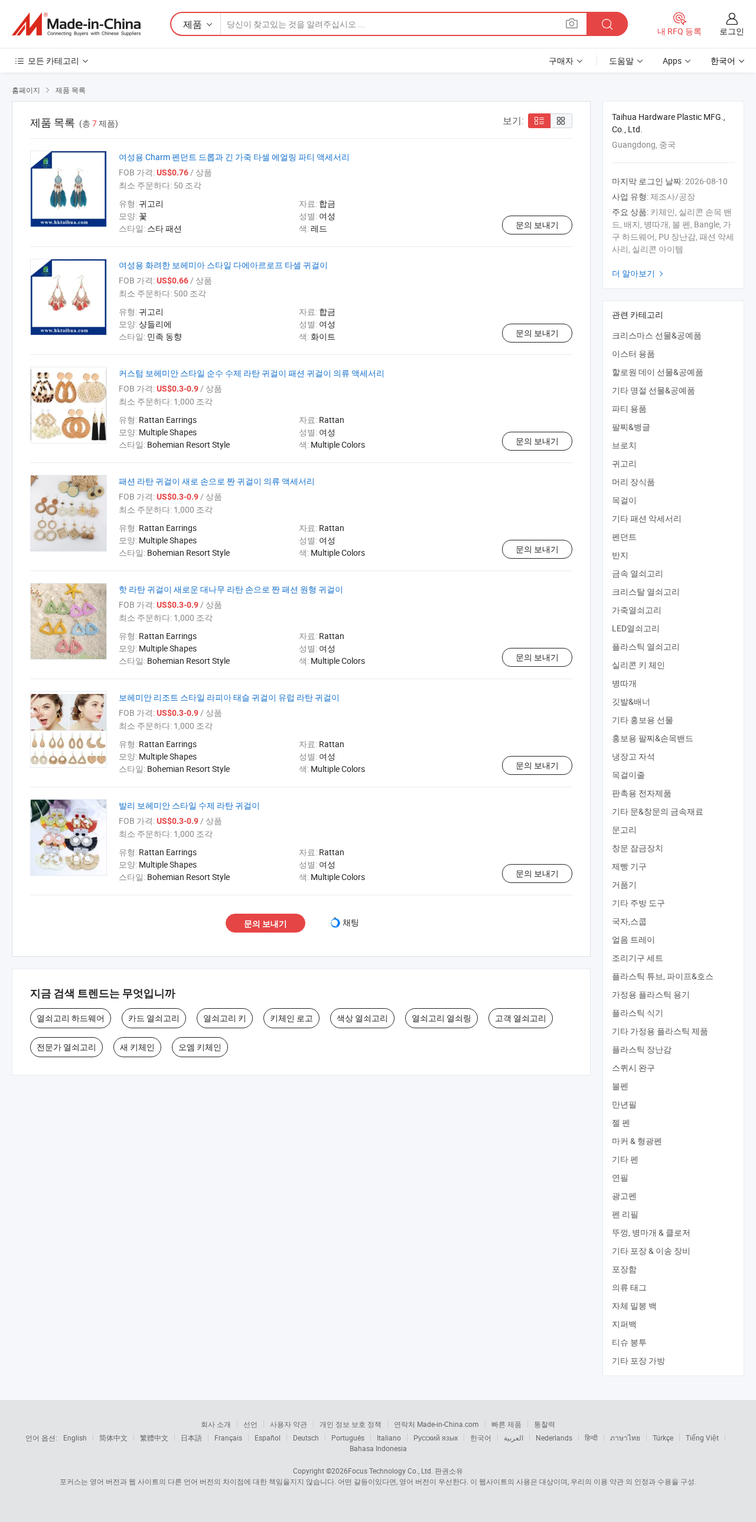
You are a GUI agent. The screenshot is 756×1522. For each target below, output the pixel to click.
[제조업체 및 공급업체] (76, 24)
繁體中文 (154, 1437)
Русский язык (435, 1437)
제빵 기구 (629, 866)
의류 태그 (629, 1287)
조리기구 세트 (637, 957)
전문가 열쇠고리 (66, 1046)
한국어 (480, 1437)
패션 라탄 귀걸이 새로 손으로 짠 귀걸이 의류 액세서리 (217, 481)
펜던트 (624, 536)
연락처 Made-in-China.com (436, 1424)
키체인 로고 (291, 1018)
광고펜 (624, 1195)
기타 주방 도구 (638, 902)
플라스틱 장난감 (642, 1049)
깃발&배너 (631, 701)
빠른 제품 (506, 1424)
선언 (250, 1424)
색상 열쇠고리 (362, 1018)
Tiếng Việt (702, 1437)
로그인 (731, 31)
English (75, 1437)
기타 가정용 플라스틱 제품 (660, 1031)
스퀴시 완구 (633, 1067)
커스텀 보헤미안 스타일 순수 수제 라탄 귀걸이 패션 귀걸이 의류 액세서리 (251, 373)
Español (268, 1437)
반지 (620, 554)
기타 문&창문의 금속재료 (657, 811)
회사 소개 (216, 1424)
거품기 (624, 884)
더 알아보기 (639, 273)
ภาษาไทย (625, 1437)
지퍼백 (624, 1323)
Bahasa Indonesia (378, 1448)
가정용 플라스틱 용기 (651, 994)
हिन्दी (591, 1437)
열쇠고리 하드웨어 (71, 1018)
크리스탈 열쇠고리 (646, 591)
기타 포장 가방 (638, 1360)
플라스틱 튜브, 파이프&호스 (662, 976)
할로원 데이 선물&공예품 (657, 371)
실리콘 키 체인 (638, 664)
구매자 (561, 60)
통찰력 (544, 1424)
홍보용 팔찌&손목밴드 (652, 738)
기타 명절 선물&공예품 (653, 390)
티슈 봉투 (629, 1342)
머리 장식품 (633, 481)
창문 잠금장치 (637, 847)
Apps (672, 60)
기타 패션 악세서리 (647, 518)
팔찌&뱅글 (631, 426)
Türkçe (663, 1437)
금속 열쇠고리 (637, 573)
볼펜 (620, 1085)
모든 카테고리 (53, 60)
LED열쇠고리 (636, 628)
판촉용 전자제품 (642, 793)
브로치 (624, 445)
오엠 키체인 (199, 1046)
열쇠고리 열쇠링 (441, 1018)
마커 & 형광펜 (637, 1140)
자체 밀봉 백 (634, 1305)
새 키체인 (137, 1046)
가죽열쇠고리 (637, 609)
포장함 (624, 1269)
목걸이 (624, 500)
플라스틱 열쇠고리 (646, 646)
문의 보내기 (537, 224)
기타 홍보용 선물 (642, 719)
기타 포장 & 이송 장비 (651, 1250)
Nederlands (554, 1437)
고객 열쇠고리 (520, 1018)
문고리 (624, 829)
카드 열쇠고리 (154, 1018)
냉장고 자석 (633, 756)
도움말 (621, 60)
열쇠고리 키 (224, 1018)
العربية (513, 1437)
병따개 (624, 683)
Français (228, 1437)
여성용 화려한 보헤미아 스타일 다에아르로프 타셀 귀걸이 (223, 264)
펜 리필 (625, 1214)
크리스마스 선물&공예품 (657, 335)
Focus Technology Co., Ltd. (390, 1470)
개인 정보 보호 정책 (351, 1424)
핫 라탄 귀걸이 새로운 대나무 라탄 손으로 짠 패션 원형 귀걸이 (231, 589)
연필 (620, 1177)
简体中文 (113, 1437)
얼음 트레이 (633, 939)
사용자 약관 (288, 1424)
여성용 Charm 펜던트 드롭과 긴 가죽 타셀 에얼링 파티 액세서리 (234, 156)
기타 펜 (625, 1159)
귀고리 (624, 463)
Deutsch (306, 1437)
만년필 (624, 1104)
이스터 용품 (633, 353)
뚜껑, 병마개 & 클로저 (651, 1232)
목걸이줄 (628, 774)
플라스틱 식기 (637, 1012)
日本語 (191, 1437)
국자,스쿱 (629, 921)
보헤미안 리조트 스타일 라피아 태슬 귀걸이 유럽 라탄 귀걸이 (229, 697)
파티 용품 (629, 408)
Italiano (389, 1437)
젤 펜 (621, 1122)
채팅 (351, 922)
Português (347, 1437)
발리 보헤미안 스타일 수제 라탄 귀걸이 (189, 805)
